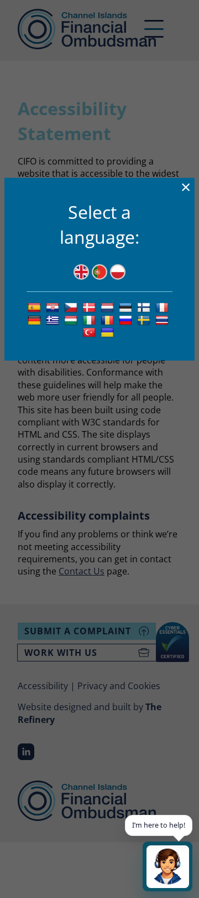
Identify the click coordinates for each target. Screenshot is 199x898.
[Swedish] (145, 319)
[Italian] (90, 319)
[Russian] (127, 319)
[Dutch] (109, 307)
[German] (36, 319)
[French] (163, 307)
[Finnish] (145, 307)
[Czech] (72, 307)
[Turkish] (90, 332)
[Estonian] (127, 307)
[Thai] (163, 319)
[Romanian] (109, 319)
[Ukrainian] (109, 332)
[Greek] (54, 319)
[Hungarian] (72, 319)
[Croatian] (54, 307)
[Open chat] (167, 866)
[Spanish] (36, 307)
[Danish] (90, 307)
